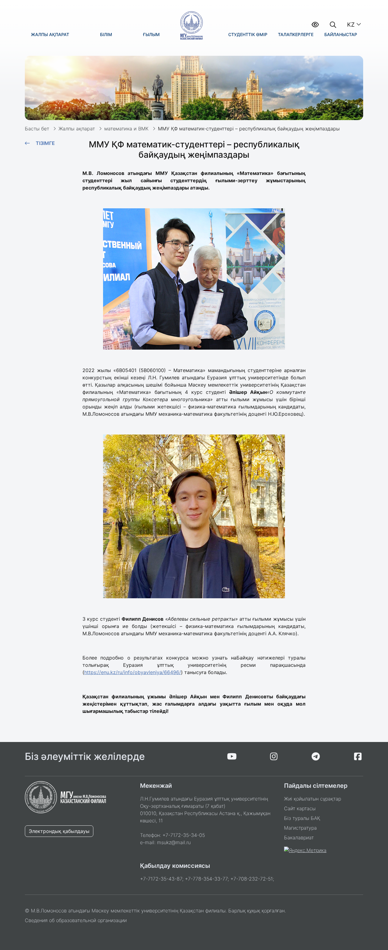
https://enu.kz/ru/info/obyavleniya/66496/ (132, 672)
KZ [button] (351, 24)
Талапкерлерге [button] (295, 34)
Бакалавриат (299, 837)
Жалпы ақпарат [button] (50, 34)
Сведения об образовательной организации (76, 920)
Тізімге (45, 143)
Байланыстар (340, 34)
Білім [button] (106, 34)
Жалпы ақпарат (77, 129)
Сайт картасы (300, 808)
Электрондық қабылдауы (59, 831)
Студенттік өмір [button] (247, 34)
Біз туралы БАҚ (302, 818)
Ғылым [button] (151, 34)
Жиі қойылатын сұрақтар (312, 799)
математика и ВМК (126, 129)
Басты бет (37, 129)
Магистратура (300, 828)
